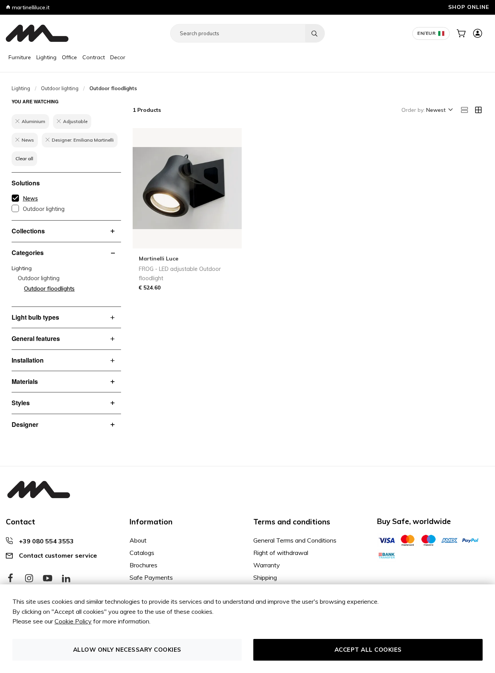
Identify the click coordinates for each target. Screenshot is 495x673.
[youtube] (47, 579)
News (30, 198)
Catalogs (142, 553)
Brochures (143, 565)
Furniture (20, 57)
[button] (439, 110)
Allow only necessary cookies (127, 649)
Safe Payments (151, 577)
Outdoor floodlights (49, 288)
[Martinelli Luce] (37, 33)
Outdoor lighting (60, 88)
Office (69, 57)
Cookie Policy (73, 621)
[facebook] (10, 579)
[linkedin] (66, 579)
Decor (117, 57)
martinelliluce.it (30, 7)
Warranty (266, 565)
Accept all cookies (368, 649)
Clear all (24, 158)
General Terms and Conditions (294, 540)
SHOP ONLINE (468, 6)
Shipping (265, 577)
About (138, 540)
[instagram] (29, 579)
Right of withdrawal (280, 553)
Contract (93, 57)
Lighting (46, 57)
